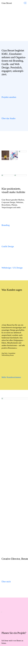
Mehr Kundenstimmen (11, 377)
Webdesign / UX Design (12, 268)
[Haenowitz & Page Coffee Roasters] (14, 23)
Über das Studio (8, 118)
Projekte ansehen (9, 97)
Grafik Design (8, 246)
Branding (6, 225)
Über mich (6, 582)
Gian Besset (7, 3)
